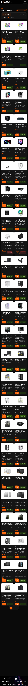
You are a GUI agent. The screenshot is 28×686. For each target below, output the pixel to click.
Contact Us (7, 681)
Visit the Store (21, 679)
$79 (3, 250)
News (24, 681)
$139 (16, 578)
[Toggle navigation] (25, 2)
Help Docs (16, 681)
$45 (3, 107)
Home (3, 6)
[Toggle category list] (6, 14)
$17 (3, 62)
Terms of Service (10, 679)
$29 (3, 85)
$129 (3, 485)
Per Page (5, 17)
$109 (16, 367)
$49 (16, 108)
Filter (12, 17)
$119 (16, 414)
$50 (3, 153)
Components (9, 6)
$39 (16, 85)
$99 (3, 296)
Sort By (22, 14)
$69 (3, 226)
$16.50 (4, 39)
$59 (16, 156)
